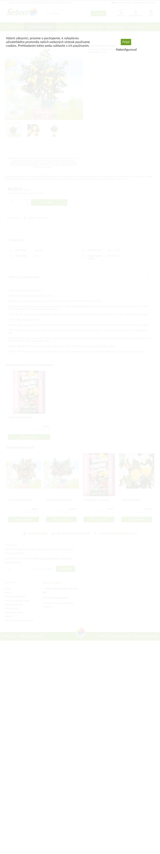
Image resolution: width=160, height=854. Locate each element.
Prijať (126, 42)
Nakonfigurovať (126, 49)
